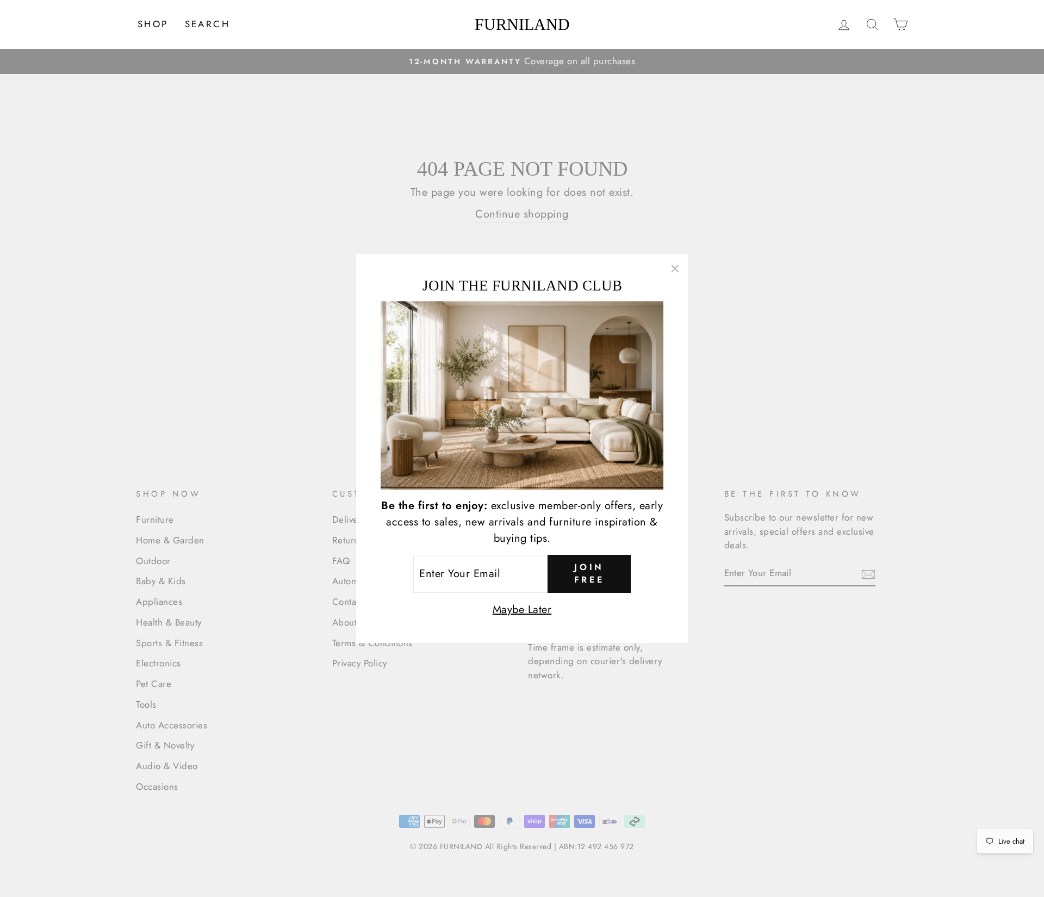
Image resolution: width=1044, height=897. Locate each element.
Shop (153, 23)
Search (207, 23)
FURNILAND (522, 24)
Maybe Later (522, 609)
